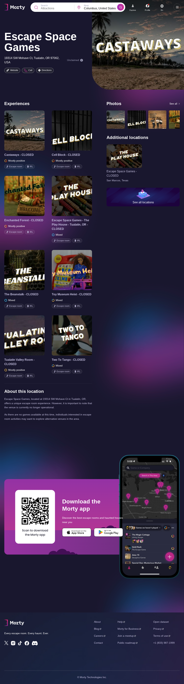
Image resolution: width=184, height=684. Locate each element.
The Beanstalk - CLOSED (21, 294)
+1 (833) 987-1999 (164, 642)
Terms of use (160, 635)
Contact (98, 642)
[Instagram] (13, 643)
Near (86, 5)
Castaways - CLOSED (19, 154)
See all (173, 103)
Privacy (157, 628)
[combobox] (100, 8)
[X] (6, 643)
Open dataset (161, 621)
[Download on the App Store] (76, 532)
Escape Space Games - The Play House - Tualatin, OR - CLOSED (70, 224)
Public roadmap (126, 642)
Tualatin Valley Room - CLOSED (19, 362)
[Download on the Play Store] (108, 532)
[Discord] (35, 643)
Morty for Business (128, 628)
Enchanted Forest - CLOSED (23, 220)
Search (44, 5)
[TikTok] (20, 643)
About (97, 621)
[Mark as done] (29, 130)
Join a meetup (126, 635)
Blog (96, 628)
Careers (98, 635)
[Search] (120, 7)
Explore (133, 10)
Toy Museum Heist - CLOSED (71, 294)
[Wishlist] (19, 130)
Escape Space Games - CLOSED (122, 173)
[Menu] (177, 7)
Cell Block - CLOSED (66, 154)
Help (120, 621)
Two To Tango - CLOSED (68, 359)
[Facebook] (27, 643)
